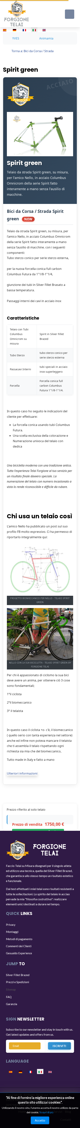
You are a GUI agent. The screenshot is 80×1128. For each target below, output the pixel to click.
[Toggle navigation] (69, 14)
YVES (15, 38)
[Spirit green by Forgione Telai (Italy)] (40, 134)
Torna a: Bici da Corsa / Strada (33, 51)
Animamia (46, 38)
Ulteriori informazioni (22, 773)
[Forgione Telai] (17, 13)
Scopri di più (46, 1112)
